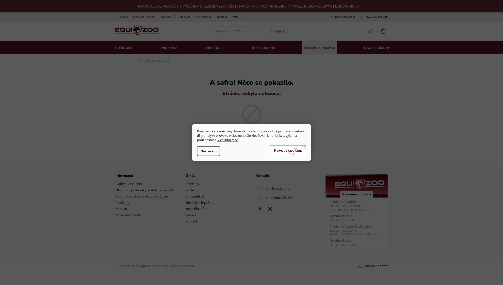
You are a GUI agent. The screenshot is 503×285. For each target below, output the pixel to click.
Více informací (228, 140)
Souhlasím (288, 150)
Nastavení (208, 151)
